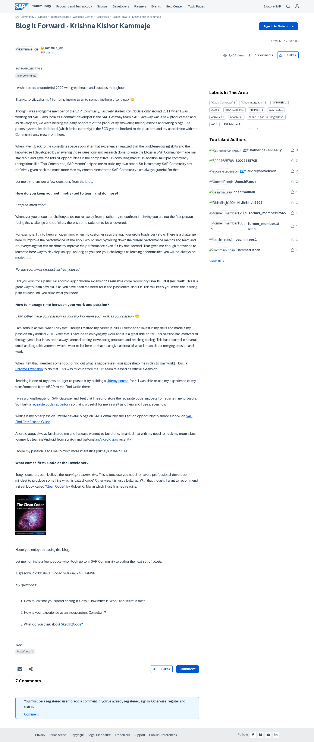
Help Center (174, 6)
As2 (213, 124)
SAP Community (24, 17)
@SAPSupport (233, 109)
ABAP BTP (255, 109)
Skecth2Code (71, 624)
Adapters (235, 117)
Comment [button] (187, 669)
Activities (216, 117)
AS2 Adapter (231, 124)
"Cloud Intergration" (252, 102)
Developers (121, 6)
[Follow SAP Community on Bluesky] (260, 734)
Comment (31, 714)
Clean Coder (55, 486)
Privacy (40, 735)
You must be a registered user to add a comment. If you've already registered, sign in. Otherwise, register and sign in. (104, 703)
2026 (214, 109)
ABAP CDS (275, 109)
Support (139, 735)
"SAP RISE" (278, 102)
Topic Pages (196, 6)
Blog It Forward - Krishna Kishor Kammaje (82, 26)
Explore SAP (272, 6)
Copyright (77, 735)
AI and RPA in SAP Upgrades (265, 117)
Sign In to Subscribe (278, 26)
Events (156, 6)
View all (215, 261)
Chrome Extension (29, 369)
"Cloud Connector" (222, 102)
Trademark (122, 735)
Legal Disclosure (99, 735)
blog (88, 181)
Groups (102, 6)
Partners (140, 6)
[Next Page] (257, 128)
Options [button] (261, 33)
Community (41, 6)
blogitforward (25, 651)
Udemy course (118, 381)
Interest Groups (60, 17)
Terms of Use (58, 735)
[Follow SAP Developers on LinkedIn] (276, 734)
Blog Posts (103, 17)
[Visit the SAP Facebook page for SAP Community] (253, 734)
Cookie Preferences (163, 735)
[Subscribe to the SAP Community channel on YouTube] (268, 734)
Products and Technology (74, 6)
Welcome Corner (83, 17)
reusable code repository (51, 404)
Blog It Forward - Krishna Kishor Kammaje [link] (137, 17)
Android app (108, 439)
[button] (280, 55)
